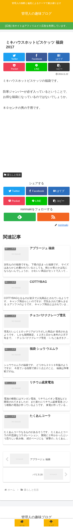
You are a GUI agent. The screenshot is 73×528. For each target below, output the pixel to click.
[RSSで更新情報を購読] (53, 217)
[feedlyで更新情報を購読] (20, 217)
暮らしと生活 (14, 174)
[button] (59, 67)
